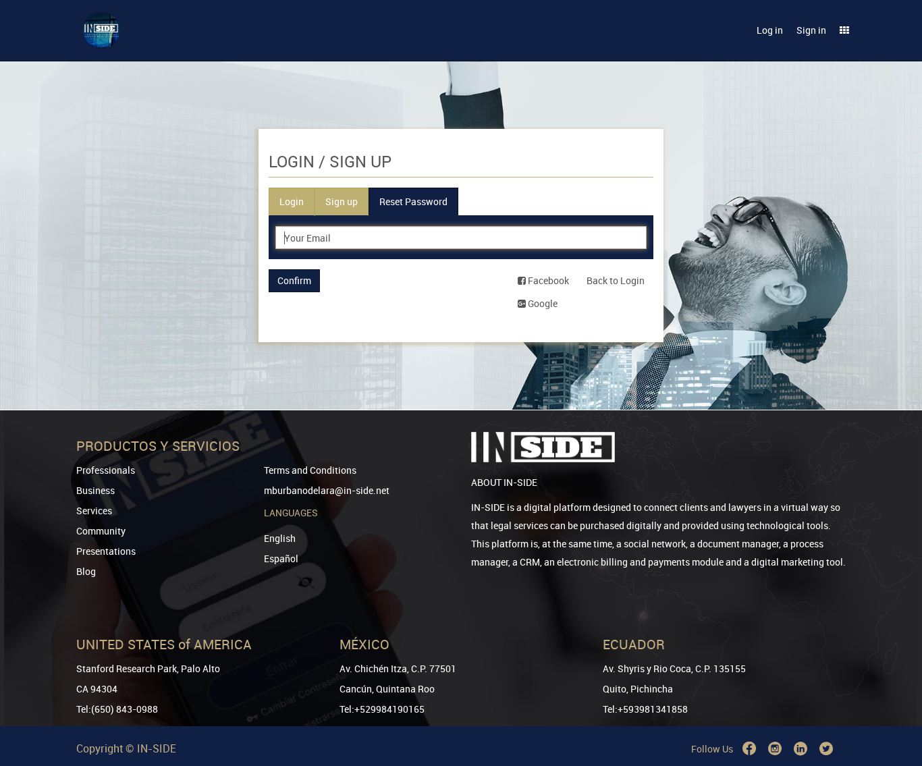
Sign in (811, 30)
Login (291, 201)
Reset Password (413, 201)
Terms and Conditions (310, 470)
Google (542, 303)
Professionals (105, 470)
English (280, 538)
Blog (86, 571)
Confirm (294, 280)
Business (95, 490)
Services (94, 510)
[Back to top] (893, 686)
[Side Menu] (844, 30)
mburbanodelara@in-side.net (326, 490)
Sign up (341, 201)
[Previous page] (893, 707)
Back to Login (616, 280)
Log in (770, 30)
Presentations (106, 551)
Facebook (547, 280)
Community (101, 530)
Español (281, 558)
